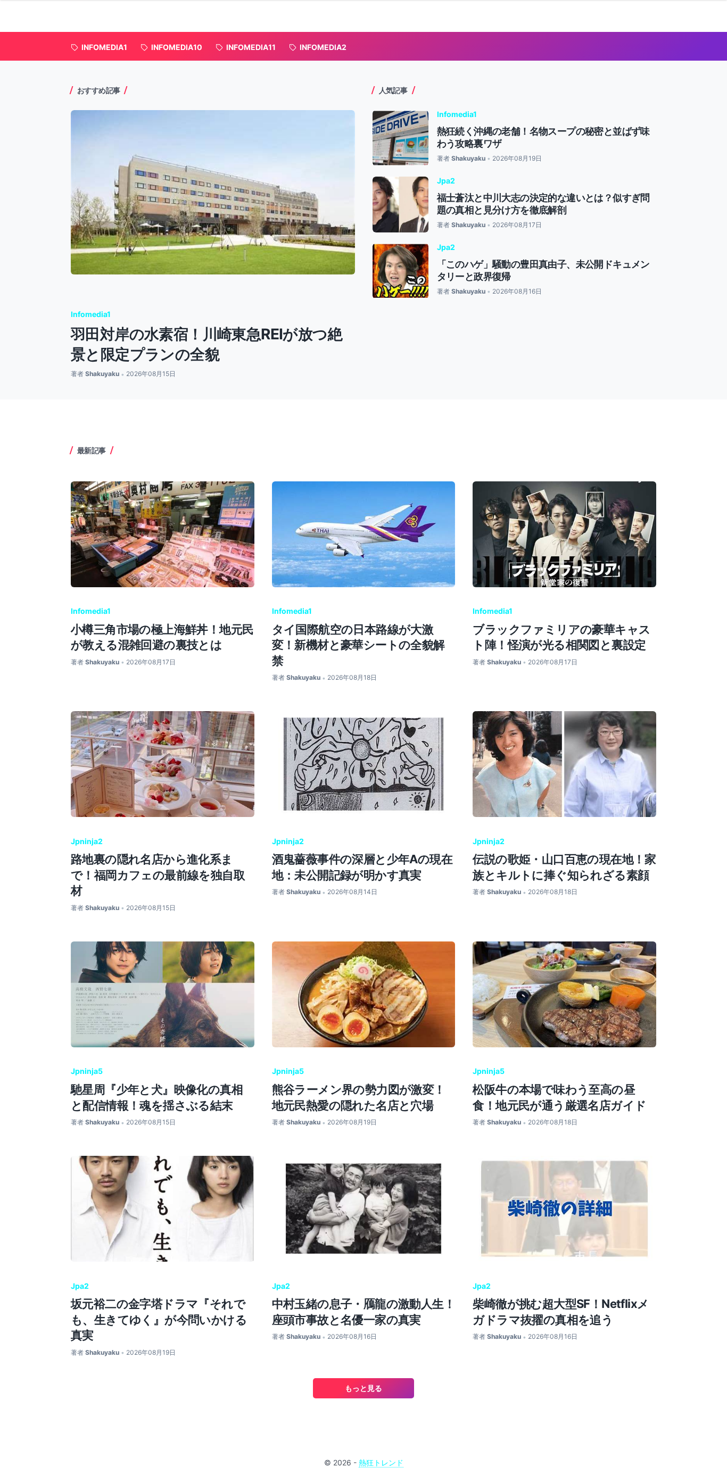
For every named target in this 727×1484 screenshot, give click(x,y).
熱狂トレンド (381, 1462)
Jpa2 (446, 180)
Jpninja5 (87, 1071)
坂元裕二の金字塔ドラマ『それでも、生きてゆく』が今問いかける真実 (159, 1319)
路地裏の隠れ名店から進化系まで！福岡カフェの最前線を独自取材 (158, 874)
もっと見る (363, 1388)
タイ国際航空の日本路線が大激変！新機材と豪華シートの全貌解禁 (358, 645)
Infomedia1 (91, 314)
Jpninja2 (87, 841)
